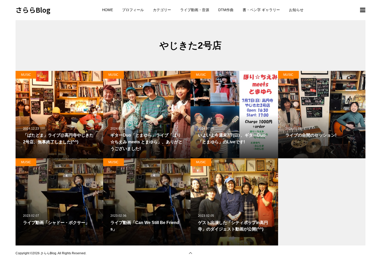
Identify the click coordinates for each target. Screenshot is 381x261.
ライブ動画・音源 (194, 10)
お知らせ (296, 10)
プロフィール (133, 10)
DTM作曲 (226, 10)
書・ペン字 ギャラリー (261, 10)
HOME (107, 10)
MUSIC (26, 75)
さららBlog (33, 9)
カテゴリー (162, 10)
